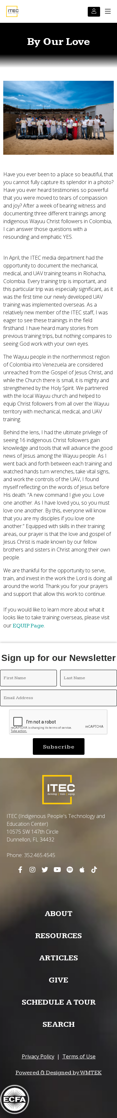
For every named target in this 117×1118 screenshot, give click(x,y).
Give (58, 980)
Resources (58, 935)
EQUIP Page (28, 625)
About (58, 913)
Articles (58, 958)
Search (59, 1024)
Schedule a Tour (59, 1002)
